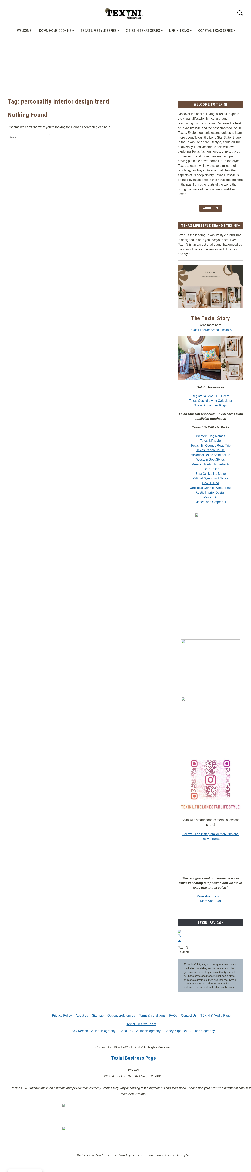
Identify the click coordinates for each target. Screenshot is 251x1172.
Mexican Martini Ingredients (210, 464)
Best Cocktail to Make (211, 473)
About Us (210, 208)
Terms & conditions (152, 1015)
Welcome (24, 30)
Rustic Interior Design (211, 492)
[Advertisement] (125, 61)
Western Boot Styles (210, 459)
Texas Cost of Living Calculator (210, 400)
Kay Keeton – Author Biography (93, 1031)
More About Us (210, 901)
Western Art (211, 497)
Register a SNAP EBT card (210, 396)
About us (82, 1015)
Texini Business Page (133, 1058)
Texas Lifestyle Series (99, 30)
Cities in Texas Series (143, 30)
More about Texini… (211, 896)
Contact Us (188, 1015)
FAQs (173, 1015)
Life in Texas (179, 30)
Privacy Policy (62, 1015)
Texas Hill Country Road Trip (211, 445)
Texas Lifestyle (210, 440)
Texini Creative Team (141, 1024)
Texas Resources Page (210, 405)
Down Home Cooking (55, 30)
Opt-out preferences (121, 1015)
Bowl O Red (210, 483)
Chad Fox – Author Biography (140, 1031)
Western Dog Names (210, 436)
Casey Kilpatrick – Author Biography (190, 1031)
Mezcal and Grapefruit (210, 502)
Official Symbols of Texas (210, 478)
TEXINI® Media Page (215, 1015)
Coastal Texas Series (215, 30)
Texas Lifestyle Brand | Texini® (210, 330)
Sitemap (98, 1015)
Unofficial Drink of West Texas (210, 487)
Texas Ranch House (210, 450)
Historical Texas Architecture (210, 455)
